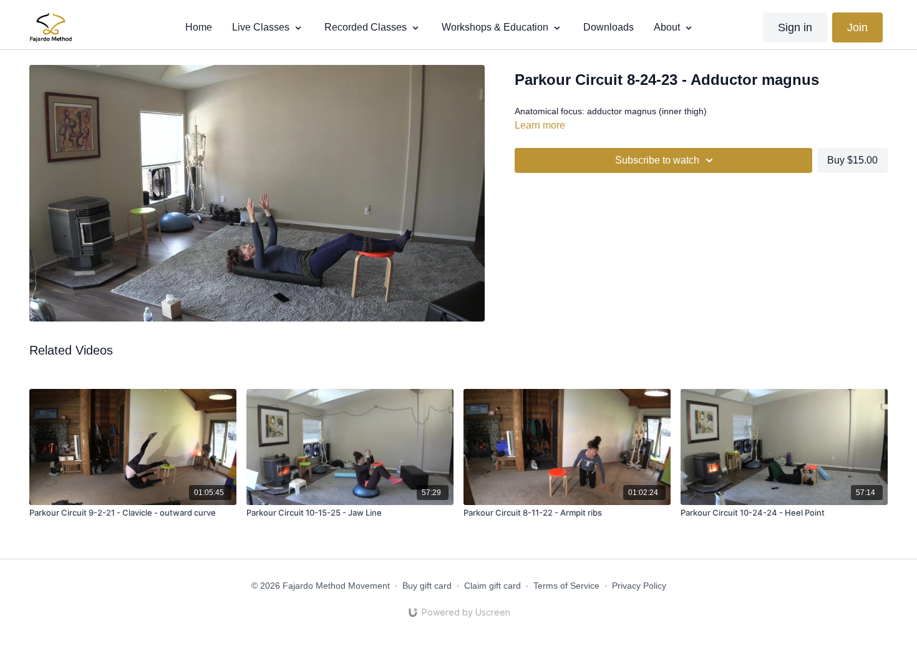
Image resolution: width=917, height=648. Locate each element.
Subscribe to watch (657, 160)
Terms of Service (566, 586)
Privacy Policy (639, 586)
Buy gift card (427, 586)
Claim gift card (492, 586)
